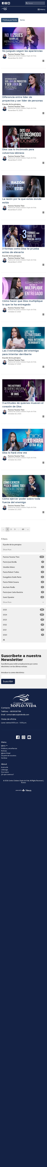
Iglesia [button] (3, 746)
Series (22, 20)
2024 (23, 615)
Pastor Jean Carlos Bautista (23, 592)
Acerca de (4, 767)
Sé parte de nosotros (8, 756)
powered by (22, 792)
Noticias (4, 751)
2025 (23, 610)
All (4, 640)
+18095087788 (15, 711)
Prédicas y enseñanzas (9, 748)
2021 (23, 630)
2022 (23, 625)
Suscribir (8, 681)
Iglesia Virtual (5, 753)
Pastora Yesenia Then (23, 557)
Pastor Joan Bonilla (23, 562)
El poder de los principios (12, 545)
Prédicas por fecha (10, 20)
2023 (23, 620)
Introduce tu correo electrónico (12, 673)
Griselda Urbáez (23, 567)
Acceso (23, 782)
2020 (23, 635)
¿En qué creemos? (7, 774)
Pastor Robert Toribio (23, 572)
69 (23, 529)
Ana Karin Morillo (23, 587)
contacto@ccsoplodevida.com (17, 715)
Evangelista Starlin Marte (23, 577)
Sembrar (4, 758)
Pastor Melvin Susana (23, 582)
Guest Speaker (23, 597)
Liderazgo (4, 770)
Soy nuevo (5, 772)
